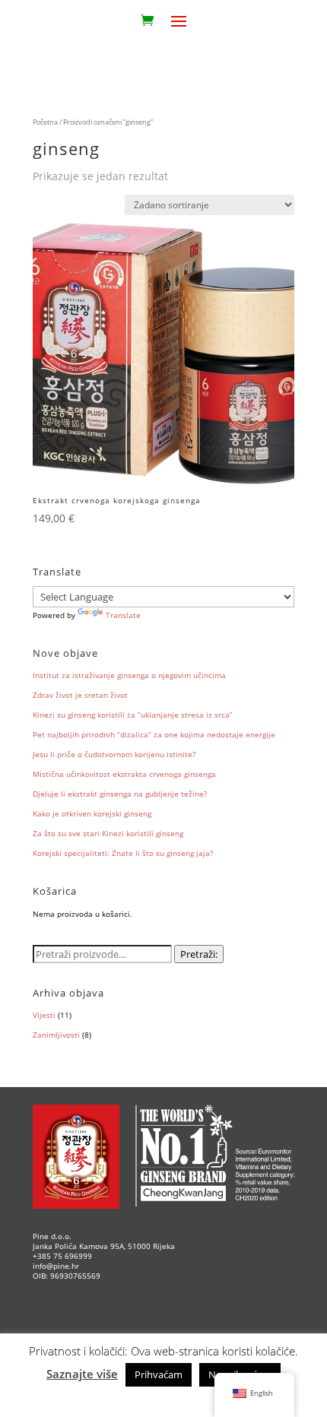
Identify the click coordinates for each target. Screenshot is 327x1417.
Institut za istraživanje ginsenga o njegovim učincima (129, 675)
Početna (45, 122)
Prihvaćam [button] (159, 1374)
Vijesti (44, 1015)
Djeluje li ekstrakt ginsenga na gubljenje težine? (120, 793)
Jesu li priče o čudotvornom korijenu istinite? (114, 754)
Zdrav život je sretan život (80, 694)
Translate (123, 615)
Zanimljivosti (56, 1034)
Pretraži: (198, 954)
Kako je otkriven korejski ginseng (92, 813)
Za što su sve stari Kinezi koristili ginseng (108, 833)
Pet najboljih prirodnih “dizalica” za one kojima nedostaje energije (154, 734)
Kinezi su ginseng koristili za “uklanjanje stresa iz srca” (133, 714)
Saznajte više (82, 1373)
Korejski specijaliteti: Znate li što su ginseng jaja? (123, 853)
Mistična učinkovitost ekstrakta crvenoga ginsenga (124, 774)
